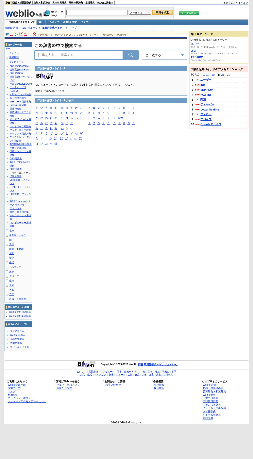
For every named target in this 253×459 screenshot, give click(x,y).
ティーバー (207, 104)
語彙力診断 (16, 343)
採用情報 (159, 388)
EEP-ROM (197, 57)
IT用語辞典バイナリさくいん (160, 364)
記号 (121, 118)
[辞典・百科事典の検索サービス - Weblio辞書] (23, 15)
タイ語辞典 (209, 411)
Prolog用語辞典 (18, 105)
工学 (11, 244)
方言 (11, 294)
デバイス (205, 119)
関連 (203, 99)
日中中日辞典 (59, 2)
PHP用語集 (16, 169)
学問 (11, 253)
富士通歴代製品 (18, 98)
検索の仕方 (14, 388)
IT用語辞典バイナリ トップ (21, 22)
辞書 (8, 2)
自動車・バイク (17, 235)
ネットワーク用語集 (20, 126)
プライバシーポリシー (20, 398)
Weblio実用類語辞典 (20, 312)
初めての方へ (231, 2)
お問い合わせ (113, 384)
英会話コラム (17, 331)
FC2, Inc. (206, 94)
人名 (11, 289)
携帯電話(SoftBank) (20, 69)
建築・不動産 (16, 248)
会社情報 (159, 384)
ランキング (53, 22)
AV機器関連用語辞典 (21, 144)
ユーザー (196, 43)
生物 (11, 280)
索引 (41, 22)
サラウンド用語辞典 (20, 133)
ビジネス (14, 52)
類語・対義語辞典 (21, 2)
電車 (11, 230)
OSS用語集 (16, 158)
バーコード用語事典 (20, 101)
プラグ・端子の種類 (20, 130)
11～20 (210, 74)
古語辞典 (90, 2)
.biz (193, 50)
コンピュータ (30, 27)
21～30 (225, 74)
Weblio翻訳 (209, 394)
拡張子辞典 (16, 176)
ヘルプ (244, 2)
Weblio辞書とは (17, 384)
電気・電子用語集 (19, 212)
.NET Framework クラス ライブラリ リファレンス (20, 205)
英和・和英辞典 (42, 2)
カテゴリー (87, 22)
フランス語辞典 (212, 404)
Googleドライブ (210, 124)
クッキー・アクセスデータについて (27, 403)
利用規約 (13, 394)
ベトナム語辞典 (212, 414)
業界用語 (14, 57)
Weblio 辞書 (11, 27)
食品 (11, 285)
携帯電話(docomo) (19, 66)
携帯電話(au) (17, 73)
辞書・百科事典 (17, 299)
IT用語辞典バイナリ (53, 27)
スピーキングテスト (20, 347)
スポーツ (14, 276)
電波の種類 (16, 108)
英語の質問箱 (17, 339)
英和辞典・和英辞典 (214, 391)
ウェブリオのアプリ (68, 384)
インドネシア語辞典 (214, 408)
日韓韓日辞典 (76, 2)
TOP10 (195, 74)
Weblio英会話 (17, 335)
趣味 (11, 271)
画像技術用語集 (18, 147)
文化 (11, 258)
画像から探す (70, 22)
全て (8, 49)
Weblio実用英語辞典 (20, 316)
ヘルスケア (15, 267)
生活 (11, 262)
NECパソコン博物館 (20, 94)
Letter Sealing (209, 109)
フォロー (205, 114)
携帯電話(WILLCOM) (21, 83)
